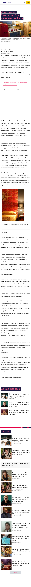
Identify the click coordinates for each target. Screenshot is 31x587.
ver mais (14, 572)
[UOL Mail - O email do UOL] (22, 2)
